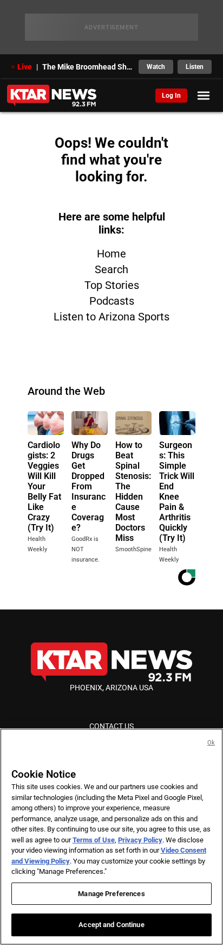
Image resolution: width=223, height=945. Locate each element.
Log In (171, 95)
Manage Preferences (111, 894)
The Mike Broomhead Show (87, 66)
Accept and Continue (111, 925)
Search (111, 269)
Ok (211, 742)
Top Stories (111, 285)
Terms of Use (94, 840)
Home (111, 253)
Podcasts (111, 300)
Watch (156, 67)
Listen (195, 67)
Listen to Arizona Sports (111, 316)
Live (24, 66)
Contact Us (111, 726)
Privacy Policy (140, 840)
